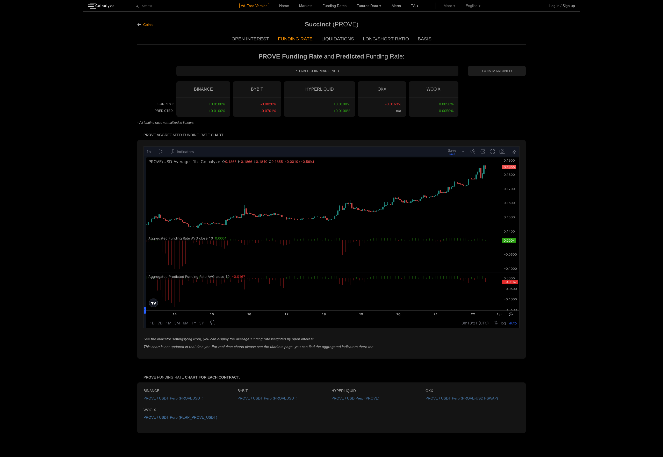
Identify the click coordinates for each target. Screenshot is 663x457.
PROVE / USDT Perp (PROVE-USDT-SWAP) (462, 398)
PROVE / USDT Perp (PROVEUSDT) (173, 398)
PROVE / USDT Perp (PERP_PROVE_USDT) (180, 417)
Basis (424, 38)
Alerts (396, 6)
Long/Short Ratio (386, 38)
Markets (305, 6)
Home (284, 6)
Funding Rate (295, 38)
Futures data (367, 6)
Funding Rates (334, 6)
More (448, 6)
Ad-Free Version (254, 6)
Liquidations (337, 38)
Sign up (569, 6)
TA (413, 6)
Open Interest (250, 38)
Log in (554, 6)
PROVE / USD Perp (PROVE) (355, 398)
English (472, 6)
